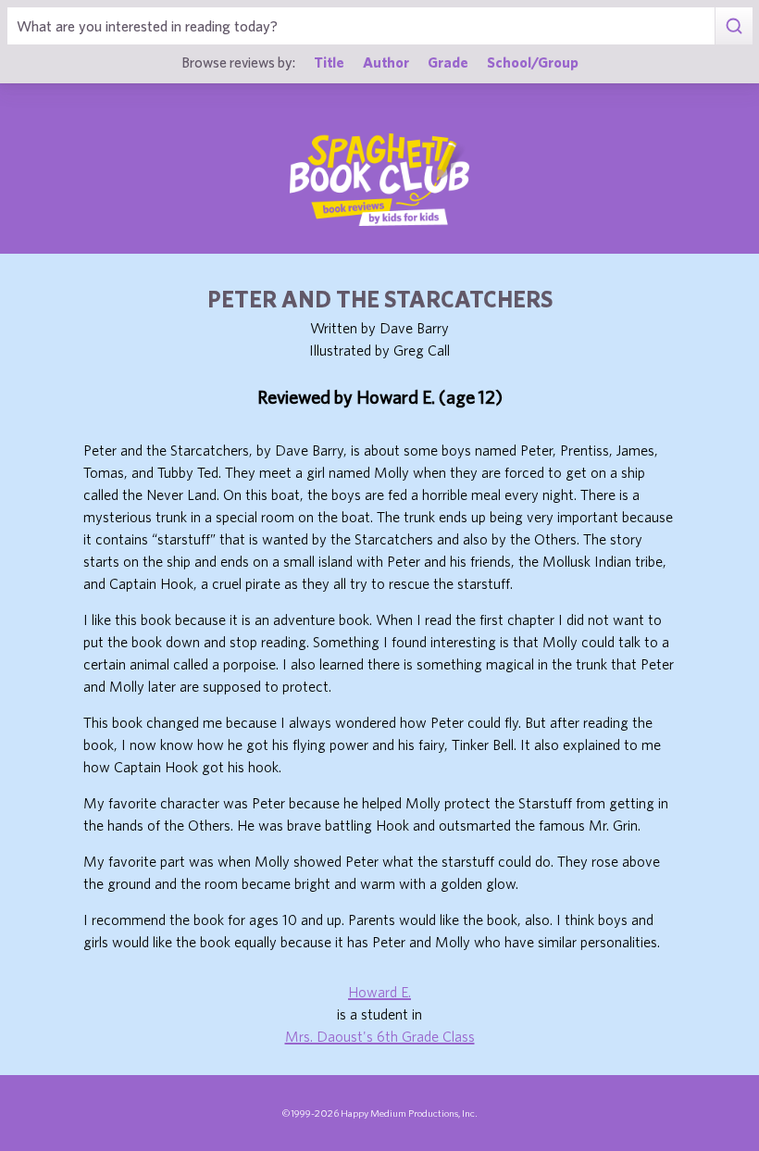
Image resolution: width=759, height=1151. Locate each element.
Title (329, 62)
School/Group (533, 62)
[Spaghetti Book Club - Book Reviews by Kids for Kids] (379, 179)
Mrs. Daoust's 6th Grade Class (380, 1036)
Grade (448, 62)
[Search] (734, 25)
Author (386, 62)
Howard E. (379, 991)
